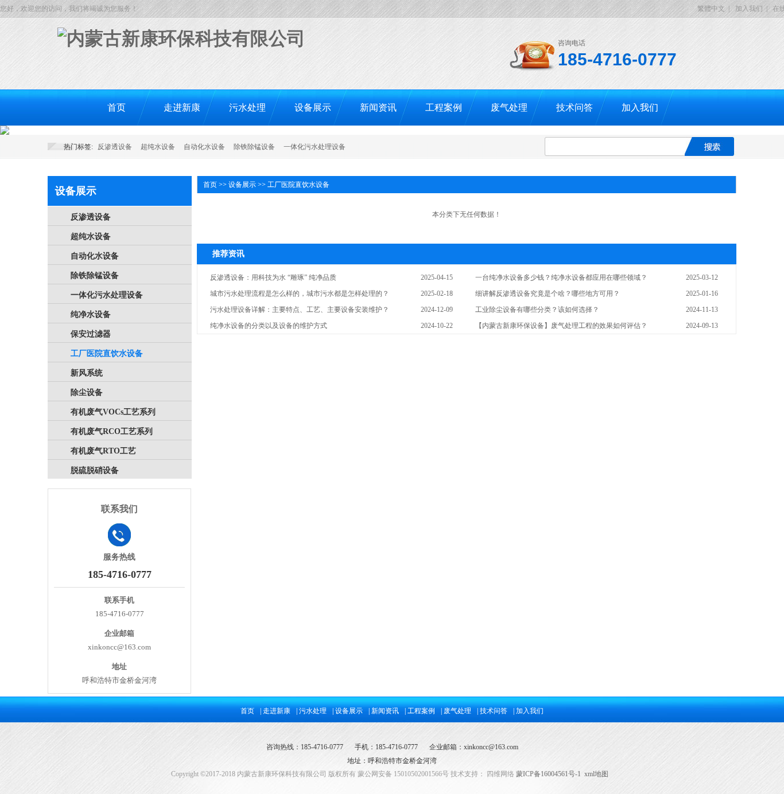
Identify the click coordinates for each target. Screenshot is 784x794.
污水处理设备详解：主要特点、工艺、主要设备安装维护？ (299, 310)
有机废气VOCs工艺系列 (113, 412)
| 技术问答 (492, 711)
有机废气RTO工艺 (103, 451)
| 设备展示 (347, 711)
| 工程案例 (420, 711)
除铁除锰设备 (254, 147)
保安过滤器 (91, 334)
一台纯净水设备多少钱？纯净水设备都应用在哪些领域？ (561, 277)
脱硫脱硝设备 (95, 470)
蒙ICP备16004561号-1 (548, 774)
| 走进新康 (275, 711)
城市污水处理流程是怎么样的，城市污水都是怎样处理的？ (299, 294)
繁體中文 (711, 9)
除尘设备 (87, 392)
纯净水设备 (91, 314)
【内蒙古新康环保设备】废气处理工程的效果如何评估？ (561, 326)
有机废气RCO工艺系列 (112, 431)
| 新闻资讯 (383, 711)
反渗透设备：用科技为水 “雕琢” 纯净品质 (273, 277)
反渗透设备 (115, 147)
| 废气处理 (456, 711)
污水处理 (247, 107)
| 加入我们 (528, 711)
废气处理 (509, 107)
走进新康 (182, 107)
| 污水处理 (311, 711)
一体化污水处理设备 (315, 147)
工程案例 (443, 107)
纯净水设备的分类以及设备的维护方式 (268, 326)
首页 (116, 107)
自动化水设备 (204, 147)
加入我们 (749, 9)
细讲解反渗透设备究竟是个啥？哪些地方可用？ (547, 294)
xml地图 (596, 774)
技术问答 (574, 107)
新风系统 (87, 373)
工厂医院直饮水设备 (107, 353)
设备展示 (312, 107)
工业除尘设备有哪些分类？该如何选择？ (537, 310)
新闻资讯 (378, 107)
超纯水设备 (158, 147)
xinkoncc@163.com (491, 747)
